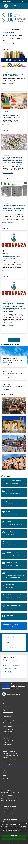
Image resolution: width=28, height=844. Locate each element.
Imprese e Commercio (8, 736)
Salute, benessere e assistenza (10, 760)
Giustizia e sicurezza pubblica (10, 753)
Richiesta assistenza (8, 813)
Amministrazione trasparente (10, 819)
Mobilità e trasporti (7, 744)
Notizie (4, 770)
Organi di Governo (7, 710)
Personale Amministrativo (9, 720)
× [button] (26, 823)
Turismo (5, 742)
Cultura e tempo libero (8, 731)
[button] (14, 841)
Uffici (4, 714)
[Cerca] (25, 6)
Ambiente (5, 757)
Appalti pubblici (6, 738)
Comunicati (5, 773)
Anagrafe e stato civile (8, 729)
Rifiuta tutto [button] (14, 839)
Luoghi (4, 781)
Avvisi (6, 29)
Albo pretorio (6, 822)
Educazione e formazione (9, 751)
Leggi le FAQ (6, 811)
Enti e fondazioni (7, 716)
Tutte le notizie (13, 340)
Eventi (4, 783)
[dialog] (14, 833)
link (1, 833)
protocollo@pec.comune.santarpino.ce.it (12, 799)
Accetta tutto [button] (14, 835)
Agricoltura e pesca (7, 764)
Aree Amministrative (8, 712)
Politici (4, 718)
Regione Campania (6, 1)
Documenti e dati (7, 723)
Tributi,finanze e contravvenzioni (10, 755)
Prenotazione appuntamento (9, 806)
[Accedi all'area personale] (22, 1)
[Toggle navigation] (3, 6)
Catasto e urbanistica (8, 740)
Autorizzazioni (6, 762)
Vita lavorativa (6, 734)
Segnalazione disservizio (8, 809)
